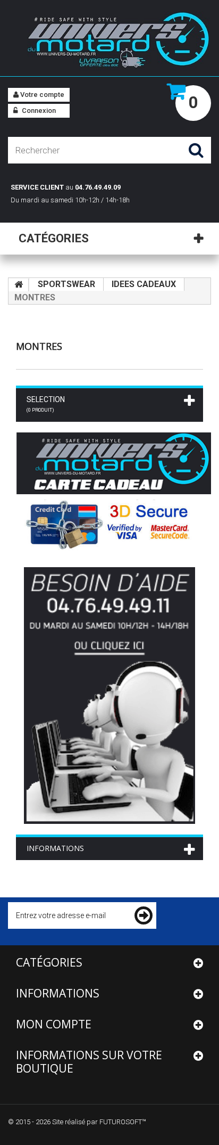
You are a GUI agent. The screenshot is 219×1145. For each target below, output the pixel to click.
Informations (55, 848)
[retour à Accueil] (19, 285)
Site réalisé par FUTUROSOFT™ (99, 1122)
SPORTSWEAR (66, 284)
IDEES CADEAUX (144, 284)
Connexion (38, 110)
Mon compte (53, 1024)
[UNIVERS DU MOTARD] (109, 41)
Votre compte (41, 95)
